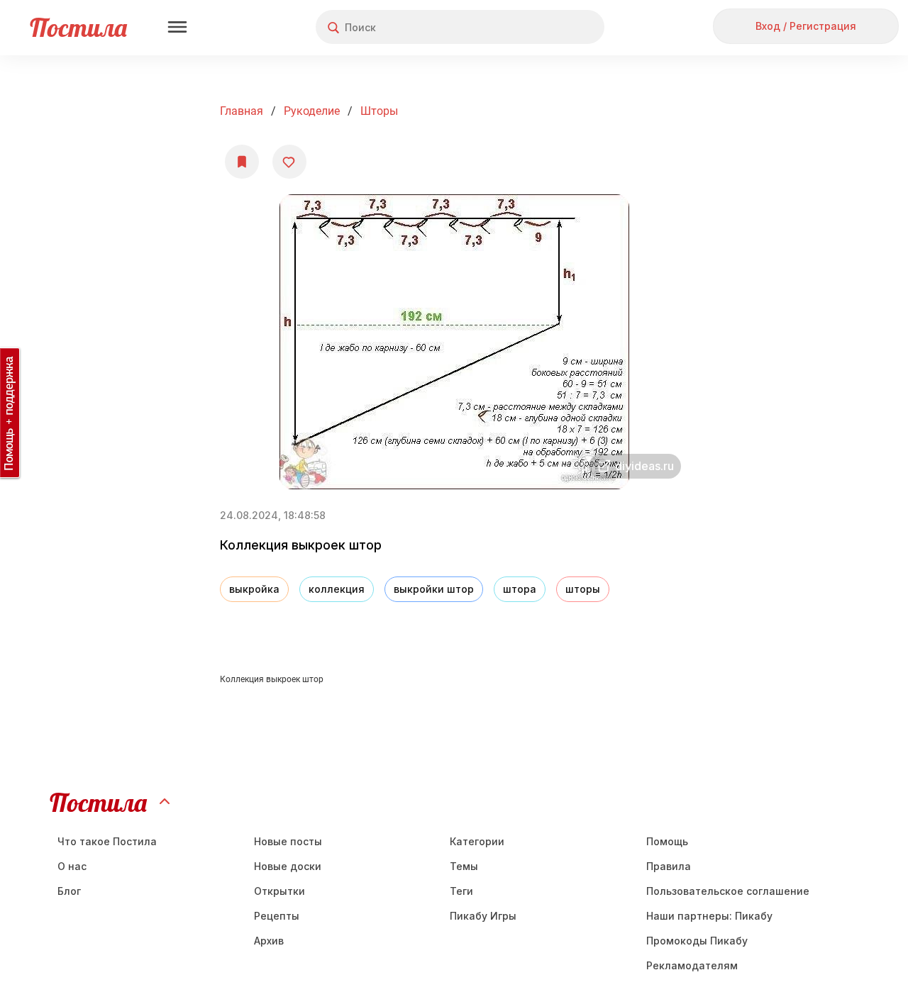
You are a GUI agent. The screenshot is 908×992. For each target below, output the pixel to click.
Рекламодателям (692, 965)
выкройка (254, 589)
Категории (477, 841)
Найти (540, 27)
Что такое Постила (107, 841)
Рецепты (276, 916)
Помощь (667, 841)
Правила (668, 866)
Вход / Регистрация (805, 26)
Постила (78, 27)
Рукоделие (312, 111)
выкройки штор (434, 589)
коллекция (337, 589)
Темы (464, 866)
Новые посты (288, 841)
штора (519, 589)
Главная (241, 111)
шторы (379, 111)
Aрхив (269, 941)
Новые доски (287, 866)
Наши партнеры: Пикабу (709, 916)
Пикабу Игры (483, 916)
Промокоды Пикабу (697, 941)
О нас (72, 866)
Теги (461, 891)
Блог (69, 891)
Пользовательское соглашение (727, 891)
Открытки (279, 891)
